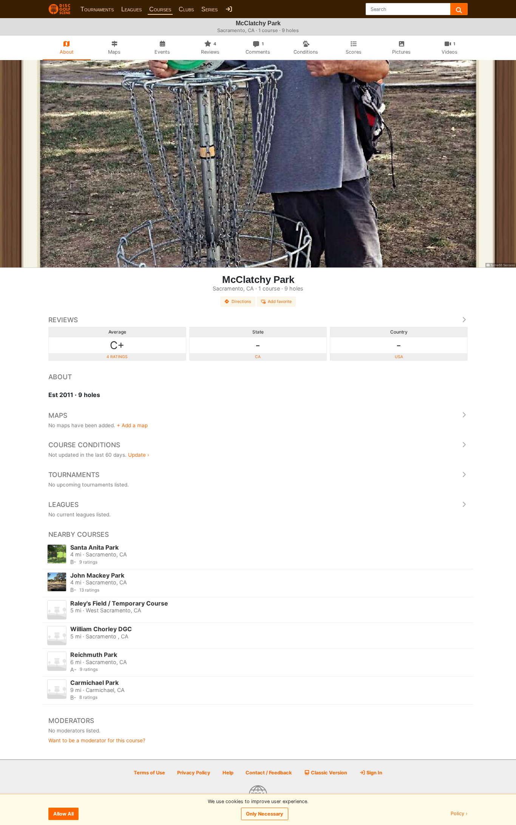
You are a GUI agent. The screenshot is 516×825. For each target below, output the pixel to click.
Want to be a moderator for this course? (96, 740)
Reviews (63, 320)
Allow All (63, 814)
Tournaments (97, 9)
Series (209, 9)
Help (227, 773)
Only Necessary (264, 814)
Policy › (459, 813)
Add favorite (280, 301)
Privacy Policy (193, 773)
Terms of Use (149, 773)
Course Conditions (84, 445)
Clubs (186, 9)
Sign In (373, 773)
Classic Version (328, 773)
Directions (241, 301)
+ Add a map (132, 425)
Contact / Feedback (269, 773)
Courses (160, 9)
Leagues (131, 9)
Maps (57, 415)
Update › (138, 455)
